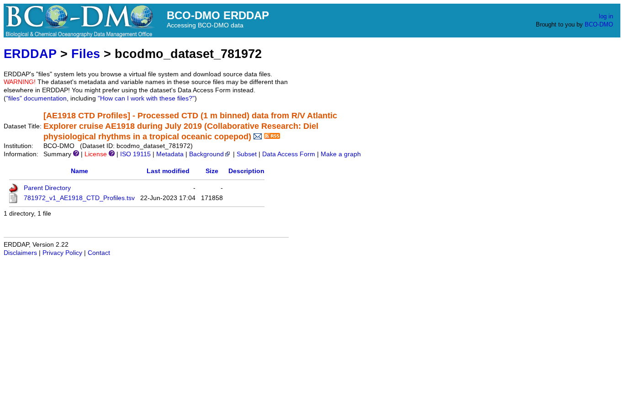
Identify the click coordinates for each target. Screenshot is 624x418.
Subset (247, 154)
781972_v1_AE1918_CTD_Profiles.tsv (79, 198)
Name (79, 171)
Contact (99, 252)
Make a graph (341, 154)
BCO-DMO (599, 24)
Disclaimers (20, 252)
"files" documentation (36, 98)
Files (85, 54)
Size (212, 171)
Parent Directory (47, 188)
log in (606, 16)
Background (206, 154)
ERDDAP (30, 54)
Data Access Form (288, 154)
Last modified (168, 171)
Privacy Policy (62, 252)
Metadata (170, 154)
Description (246, 171)
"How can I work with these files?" (146, 98)
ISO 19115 (135, 154)
